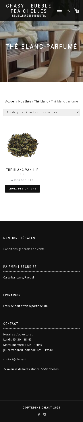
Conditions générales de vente (24, 249)
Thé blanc (41, 101)
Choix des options (22, 188)
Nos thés (24, 101)
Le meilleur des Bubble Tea (29, 15)
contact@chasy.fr (15, 359)
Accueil (10, 101)
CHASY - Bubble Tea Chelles (29, 8)
